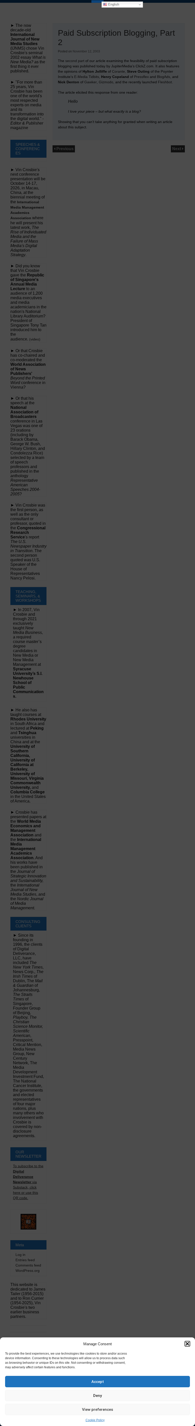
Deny (97, 1395)
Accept (97, 1381)
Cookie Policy (95, 1420)
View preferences (97, 1409)
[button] (187, 1343)
